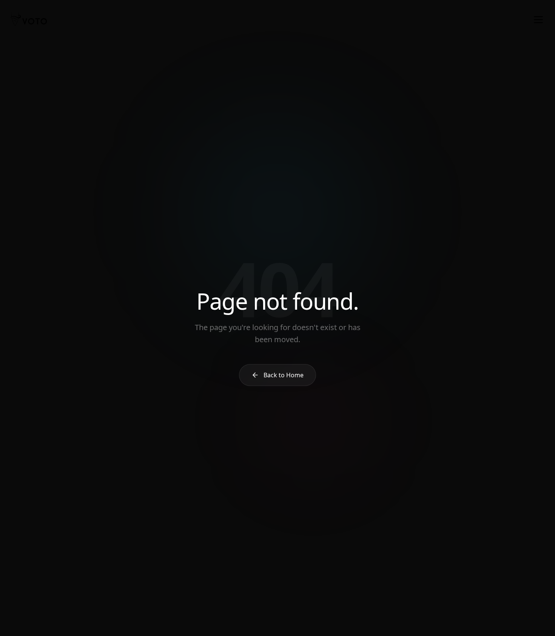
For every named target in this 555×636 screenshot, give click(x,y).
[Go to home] (28, 19)
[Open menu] (538, 19)
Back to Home (284, 375)
